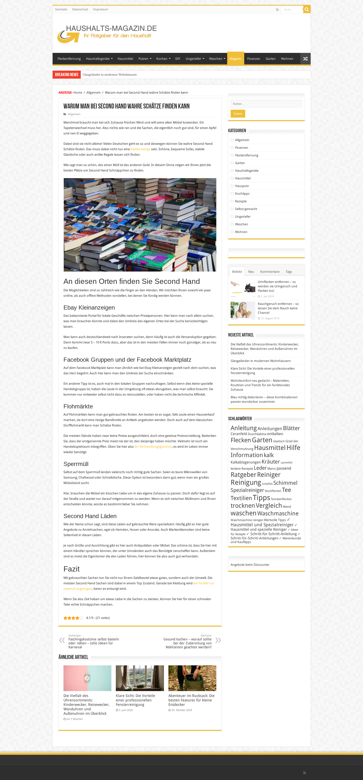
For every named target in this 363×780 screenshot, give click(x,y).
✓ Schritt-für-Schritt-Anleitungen (266, 536)
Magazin (236, 59)
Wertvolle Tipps (275, 520)
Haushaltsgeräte (98, 59)
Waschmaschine (278, 513)
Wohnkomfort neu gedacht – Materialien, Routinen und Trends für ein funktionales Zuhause (260, 385)
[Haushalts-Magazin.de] (107, 32)
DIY (177, 59)
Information (247, 455)
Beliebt (237, 272)
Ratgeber (243, 474)
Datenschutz (80, 9)
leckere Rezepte (242, 468)
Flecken (241, 440)
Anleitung (244, 428)
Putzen (143, 59)
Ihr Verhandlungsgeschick (153, 446)
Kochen (161, 59)
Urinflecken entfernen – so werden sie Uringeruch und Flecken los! (277, 286)
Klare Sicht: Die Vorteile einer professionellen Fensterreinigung (135, 700)
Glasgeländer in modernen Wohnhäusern (110, 74)
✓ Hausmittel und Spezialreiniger (262, 522)
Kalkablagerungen (246, 462)
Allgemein (93, 92)
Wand (287, 506)
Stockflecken (273, 491)
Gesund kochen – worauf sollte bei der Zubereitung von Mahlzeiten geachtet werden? (187, 641)
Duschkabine (257, 434)
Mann (271, 468)
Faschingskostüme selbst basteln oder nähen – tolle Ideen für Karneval (93, 641)
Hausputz (242, 186)
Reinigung (246, 482)
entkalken (275, 434)
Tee (286, 489)
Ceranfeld (239, 434)
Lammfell (286, 462)
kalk (269, 455)
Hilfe (293, 448)
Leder (260, 468)
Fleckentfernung (69, 59)
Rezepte (241, 201)
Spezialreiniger (247, 490)
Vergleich (269, 505)
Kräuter (271, 462)
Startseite (61, 9)
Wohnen (287, 59)
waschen (244, 513)
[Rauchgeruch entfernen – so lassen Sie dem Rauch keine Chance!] (243, 311)
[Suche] (307, 9)
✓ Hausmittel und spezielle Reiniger (264, 527)
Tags (289, 272)
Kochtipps (242, 193)
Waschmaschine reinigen (247, 520)
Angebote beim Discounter (250, 565)
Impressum (100, 9)
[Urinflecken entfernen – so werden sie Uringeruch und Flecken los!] (243, 288)
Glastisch (279, 441)
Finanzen (253, 59)
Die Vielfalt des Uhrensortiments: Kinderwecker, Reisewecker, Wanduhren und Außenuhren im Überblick (86, 705)
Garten (271, 59)
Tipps (261, 497)
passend (284, 468)
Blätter (291, 428)
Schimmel (285, 483)
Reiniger (269, 474)
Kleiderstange (141, 149)
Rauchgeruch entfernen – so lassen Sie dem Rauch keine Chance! (278, 308)
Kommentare (270, 272)
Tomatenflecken (281, 499)
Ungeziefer (193, 59)
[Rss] (277, 10)
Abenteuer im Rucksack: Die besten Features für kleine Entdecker (191, 700)
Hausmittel (125, 59)
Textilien (241, 498)
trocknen (243, 505)
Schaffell (267, 483)
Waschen (215, 59)
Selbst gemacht (246, 209)
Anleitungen (270, 428)
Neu (251, 272)
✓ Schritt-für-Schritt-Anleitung (271, 534)
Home (77, 92)
